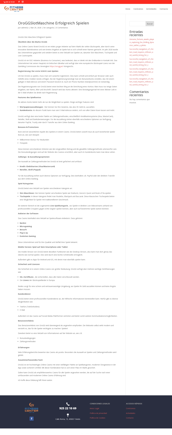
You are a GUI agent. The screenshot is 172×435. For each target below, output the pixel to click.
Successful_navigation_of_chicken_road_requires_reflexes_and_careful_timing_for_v (141, 52)
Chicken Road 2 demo (86, 433)
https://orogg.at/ (56, 66)
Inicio (128, 9)
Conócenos (138, 9)
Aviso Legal (94, 408)
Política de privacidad (98, 413)
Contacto (164, 9)
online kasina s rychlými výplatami (86, 430)
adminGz (24, 27)
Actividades (151, 9)
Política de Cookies (97, 418)
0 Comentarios (62, 27)
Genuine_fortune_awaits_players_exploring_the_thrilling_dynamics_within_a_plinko (141, 42)
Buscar (150, 24)
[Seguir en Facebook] (32, 419)
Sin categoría (48, 27)
